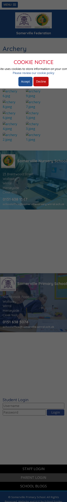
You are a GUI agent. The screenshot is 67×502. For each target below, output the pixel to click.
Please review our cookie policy (33, 73)
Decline (41, 81)
